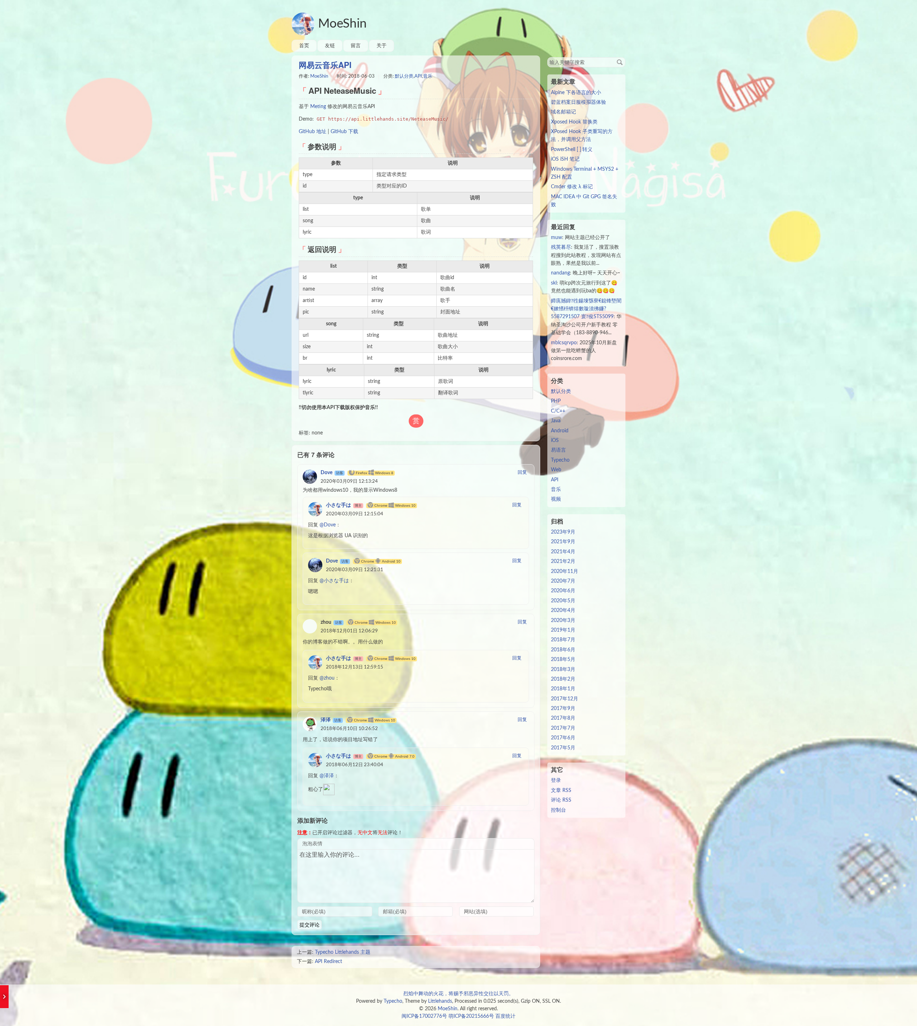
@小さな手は (334, 580)
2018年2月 (563, 679)
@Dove (328, 524)
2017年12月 (564, 698)
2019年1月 (563, 630)
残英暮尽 (561, 247)
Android (559, 430)
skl (554, 283)
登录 (556, 780)
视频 (556, 499)
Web (556, 469)
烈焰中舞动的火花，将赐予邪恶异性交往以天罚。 (458, 993)
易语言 (558, 450)
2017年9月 (563, 708)
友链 (330, 45)
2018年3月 (563, 669)
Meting (318, 106)
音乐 (427, 76)
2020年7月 (563, 581)
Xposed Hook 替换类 (574, 122)
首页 (304, 45)
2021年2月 (563, 561)
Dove (326, 472)
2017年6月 (563, 737)
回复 (522, 472)
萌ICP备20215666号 (471, 1016)
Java (556, 420)
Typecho (560, 460)
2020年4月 (563, 610)
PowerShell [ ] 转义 (571, 149)
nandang (560, 273)
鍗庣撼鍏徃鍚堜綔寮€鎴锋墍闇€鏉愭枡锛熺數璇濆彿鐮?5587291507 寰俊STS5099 (586, 309)
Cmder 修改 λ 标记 (572, 186)
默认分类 (404, 76)
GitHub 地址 (312, 131)
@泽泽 (327, 775)
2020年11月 (564, 571)
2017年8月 (563, 718)
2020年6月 (563, 590)
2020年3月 (563, 620)
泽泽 (326, 720)
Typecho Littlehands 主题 (342, 952)
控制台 (558, 810)
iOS (555, 440)
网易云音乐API (325, 64)
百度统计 (505, 1016)
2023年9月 (563, 532)
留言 (356, 45)
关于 (381, 45)
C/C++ (558, 411)
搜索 (619, 62)
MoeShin (342, 24)
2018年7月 (563, 639)
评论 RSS (561, 800)
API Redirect (328, 961)
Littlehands (440, 1001)
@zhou (327, 678)
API (418, 76)
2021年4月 (563, 551)
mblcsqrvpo (564, 342)
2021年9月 (563, 541)
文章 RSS (561, 790)
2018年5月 (563, 659)
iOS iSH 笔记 (565, 159)
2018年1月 (563, 688)
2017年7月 (563, 728)
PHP (556, 401)
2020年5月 (563, 600)
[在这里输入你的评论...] (415, 876)
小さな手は (338, 505)
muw (556, 237)
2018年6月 (563, 649)
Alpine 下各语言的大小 (576, 92)
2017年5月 (563, 747)
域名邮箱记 (563, 112)
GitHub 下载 (344, 131)
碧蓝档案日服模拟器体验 (578, 102)
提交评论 (309, 925)
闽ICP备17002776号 (424, 1016)
